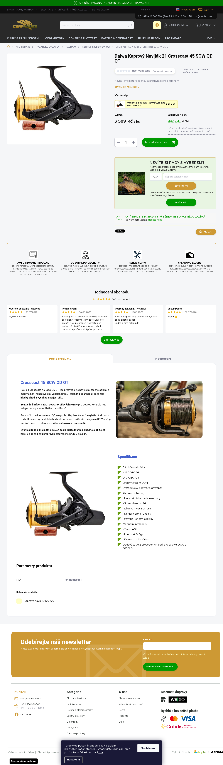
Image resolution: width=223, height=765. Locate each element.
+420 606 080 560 (30, 704)
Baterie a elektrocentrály (80, 710)
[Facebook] (157, 25)
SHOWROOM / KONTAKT (20, 9)
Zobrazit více (111, 339)
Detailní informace (126, 87)
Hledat (129, 25)
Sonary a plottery (76, 716)
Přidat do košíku (157, 142)
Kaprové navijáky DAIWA (39, 600)
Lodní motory (74, 704)
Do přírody (72, 721)
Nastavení (73, 759)
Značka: (189, 72)
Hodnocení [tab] (163, 358)
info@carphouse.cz (30, 698)
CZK (206, 9)
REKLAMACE (46, 9)
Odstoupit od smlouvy (23, 761)
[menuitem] (24, 38)
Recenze (123, 716)
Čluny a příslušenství (77, 698)
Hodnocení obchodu (111, 292)
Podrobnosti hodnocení (163, 71)
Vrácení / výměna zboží (131, 704)
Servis (122, 710)
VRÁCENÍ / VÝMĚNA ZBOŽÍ (72, 9)
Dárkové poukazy (76, 733)
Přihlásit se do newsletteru (160, 666)
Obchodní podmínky (48, 752)
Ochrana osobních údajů (21, 752)
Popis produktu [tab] (60, 358)
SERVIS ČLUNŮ (100, 9)
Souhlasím (148, 748)
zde (100, 752)
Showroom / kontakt (130, 698)
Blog (121, 721)
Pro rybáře (72, 727)
